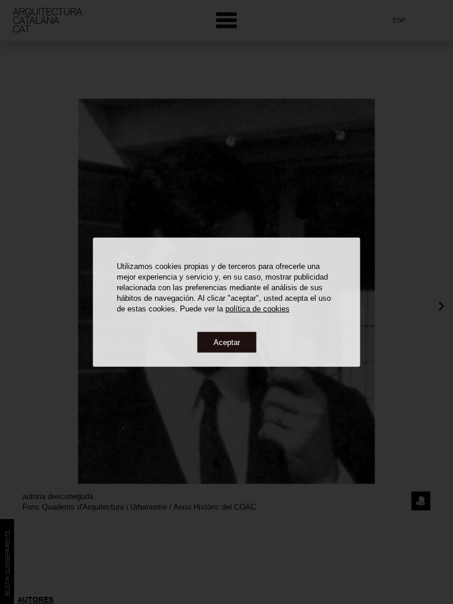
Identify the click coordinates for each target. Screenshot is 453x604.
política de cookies (257, 308)
